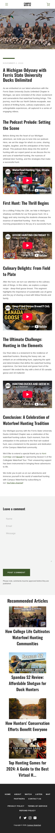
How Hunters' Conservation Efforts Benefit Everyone (27, 726)
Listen (38, 794)
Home (8, 794)
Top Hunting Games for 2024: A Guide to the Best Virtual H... (27, 769)
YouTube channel (15, 483)
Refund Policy (27, 811)
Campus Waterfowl (34, 825)
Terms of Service (37, 806)
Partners (19, 799)
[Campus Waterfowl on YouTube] (35, 818)
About (17, 794)
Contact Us (34, 799)
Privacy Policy (16, 806)
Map (48, 794)
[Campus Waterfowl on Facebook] (20, 818)
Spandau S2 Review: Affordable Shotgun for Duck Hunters (27, 683)
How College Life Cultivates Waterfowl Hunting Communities (27, 637)
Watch (28, 794)
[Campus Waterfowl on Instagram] (30, 818)
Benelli (19, 457)
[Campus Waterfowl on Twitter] (25, 818)
